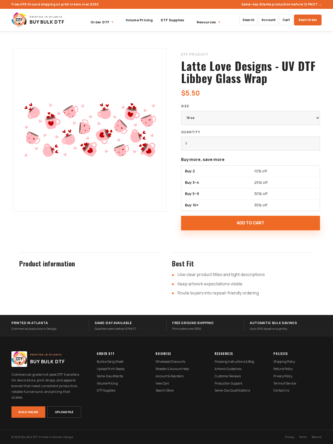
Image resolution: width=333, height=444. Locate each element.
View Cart (162, 383)
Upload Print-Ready (111, 369)
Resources (206, 22)
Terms (303, 437)
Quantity (190, 132)
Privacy (289, 437)
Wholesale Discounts (170, 362)
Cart (286, 20)
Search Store (165, 390)
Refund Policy (283, 369)
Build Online (28, 412)
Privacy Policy (282, 376)
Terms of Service (284, 383)
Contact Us (281, 390)
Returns (317, 437)
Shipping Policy (284, 362)
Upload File (64, 412)
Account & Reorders (169, 376)
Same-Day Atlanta (110, 376)
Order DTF (100, 22)
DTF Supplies (172, 20)
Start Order (307, 20)
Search (248, 20)
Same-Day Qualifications (232, 390)
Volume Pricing (139, 20)
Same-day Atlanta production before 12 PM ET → (281, 4)
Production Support (228, 383)
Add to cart (250, 223)
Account (268, 20)
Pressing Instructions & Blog (234, 362)
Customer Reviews (228, 376)
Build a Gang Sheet (110, 362)
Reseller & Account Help (172, 369)
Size (185, 106)
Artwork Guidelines (228, 369)
